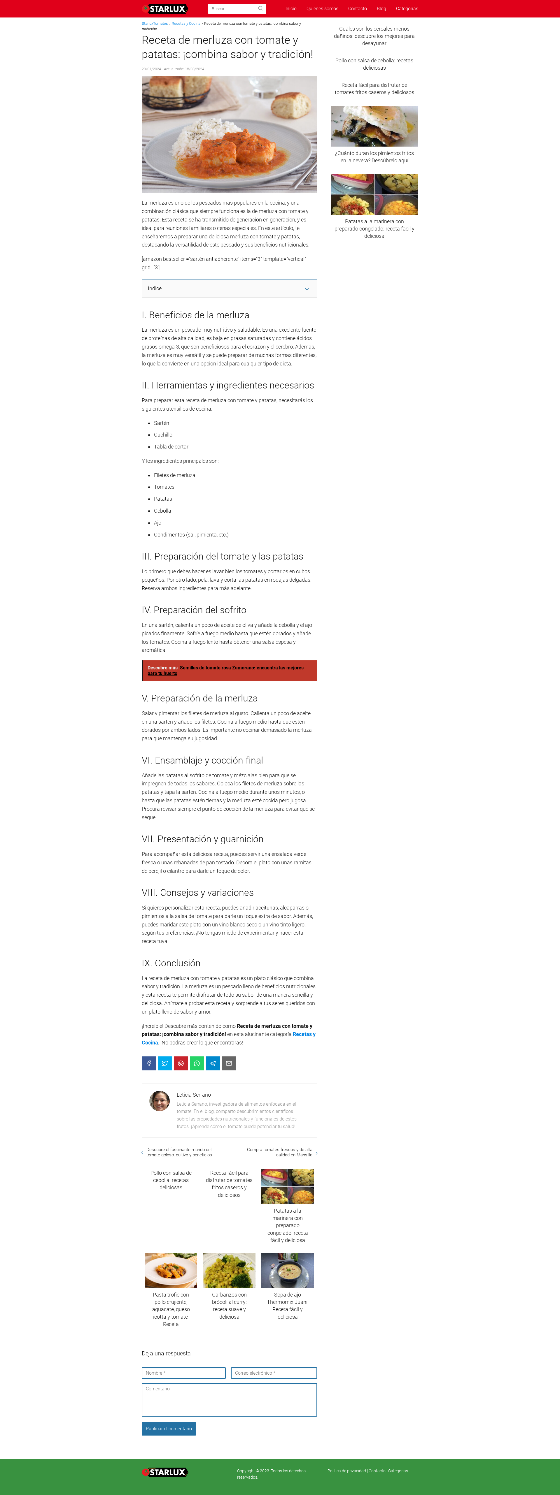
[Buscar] (260, 8)
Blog (381, 8)
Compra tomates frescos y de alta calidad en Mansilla (279, 1152)
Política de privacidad (347, 1470)
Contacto (357, 8)
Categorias (398, 1470)
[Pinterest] (181, 1063)
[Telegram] (213, 1063)
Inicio (291, 8)
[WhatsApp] (197, 1063)
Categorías (407, 8)
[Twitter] (165, 1063)
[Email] (229, 1063)
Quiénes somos (322, 8)
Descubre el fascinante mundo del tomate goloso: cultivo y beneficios (179, 1152)
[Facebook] (149, 1063)
